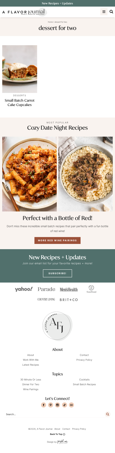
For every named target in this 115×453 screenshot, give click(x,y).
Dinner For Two (30, 384)
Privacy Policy (84, 359)
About (30, 354)
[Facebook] (43, 405)
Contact (84, 354)
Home (50, 22)
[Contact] (71, 405)
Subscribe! (57, 273)
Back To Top (56, 434)
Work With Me (30, 359)
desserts (19, 95)
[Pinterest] (50, 405)
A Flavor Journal (24, 11)
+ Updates (57, 3)
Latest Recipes (30, 364)
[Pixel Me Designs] (62, 442)
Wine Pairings (30, 389)
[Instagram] (57, 405)
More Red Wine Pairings (57, 240)
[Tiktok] (64, 405)
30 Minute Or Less (30, 379)
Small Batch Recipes (84, 384)
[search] (111, 11)
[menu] (104, 11)
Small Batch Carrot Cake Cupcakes (20, 102)
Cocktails (84, 379)
